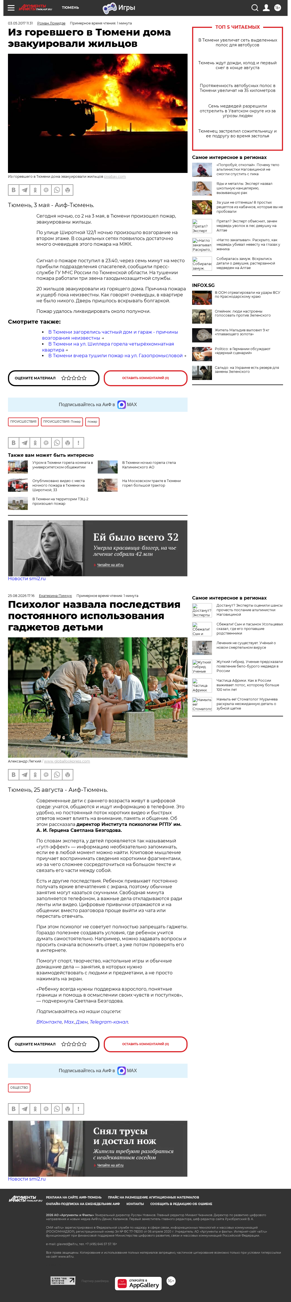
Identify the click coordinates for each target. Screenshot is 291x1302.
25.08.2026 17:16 (21, 596)
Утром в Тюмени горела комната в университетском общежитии (62, 464)
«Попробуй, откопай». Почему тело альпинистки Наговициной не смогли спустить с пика (248, 169)
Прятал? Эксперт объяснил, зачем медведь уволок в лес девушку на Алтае (247, 225)
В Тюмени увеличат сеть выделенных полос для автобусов (237, 42)
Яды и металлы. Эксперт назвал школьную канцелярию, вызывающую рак (245, 188)
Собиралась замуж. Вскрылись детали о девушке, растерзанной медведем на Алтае (246, 263)
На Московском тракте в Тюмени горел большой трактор (151, 483)
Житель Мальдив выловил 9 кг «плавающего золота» (242, 332)
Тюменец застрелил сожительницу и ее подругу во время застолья (237, 134)
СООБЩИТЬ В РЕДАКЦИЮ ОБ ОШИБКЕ (181, 1204)
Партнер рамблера (95, 1281)
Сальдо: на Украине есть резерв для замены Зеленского (247, 370)
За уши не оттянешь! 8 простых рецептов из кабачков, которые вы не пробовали (250, 207)
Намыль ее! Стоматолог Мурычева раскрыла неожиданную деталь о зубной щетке (247, 703)
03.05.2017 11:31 (20, 23)
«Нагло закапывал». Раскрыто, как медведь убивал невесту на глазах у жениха (248, 244)
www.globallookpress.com (67, 761)
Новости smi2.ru (27, 578)
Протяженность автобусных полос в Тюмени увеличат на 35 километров (238, 88)
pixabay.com (115, 176)
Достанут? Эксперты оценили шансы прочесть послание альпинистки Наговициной (249, 610)
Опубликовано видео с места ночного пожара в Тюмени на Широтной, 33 (58, 485)
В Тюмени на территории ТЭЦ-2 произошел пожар (60, 501)
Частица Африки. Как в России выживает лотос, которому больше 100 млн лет (248, 685)
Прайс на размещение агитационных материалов (153, 1197)
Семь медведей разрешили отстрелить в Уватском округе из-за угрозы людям (238, 111)
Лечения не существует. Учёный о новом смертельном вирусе (246, 645)
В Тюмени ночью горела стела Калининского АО (149, 464)
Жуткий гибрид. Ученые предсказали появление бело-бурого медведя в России (250, 666)
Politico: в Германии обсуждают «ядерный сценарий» (243, 351)
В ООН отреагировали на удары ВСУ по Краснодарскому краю (247, 295)
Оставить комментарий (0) (145, 378)
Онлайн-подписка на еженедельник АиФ (83, 1204)
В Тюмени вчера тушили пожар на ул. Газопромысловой (115, 355)
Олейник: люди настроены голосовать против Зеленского (243, 313)
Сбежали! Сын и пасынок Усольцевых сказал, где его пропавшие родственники (250, 628)
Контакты (135, 1204)
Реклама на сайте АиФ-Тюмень (73, 1197)
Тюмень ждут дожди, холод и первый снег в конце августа (237, 65)
